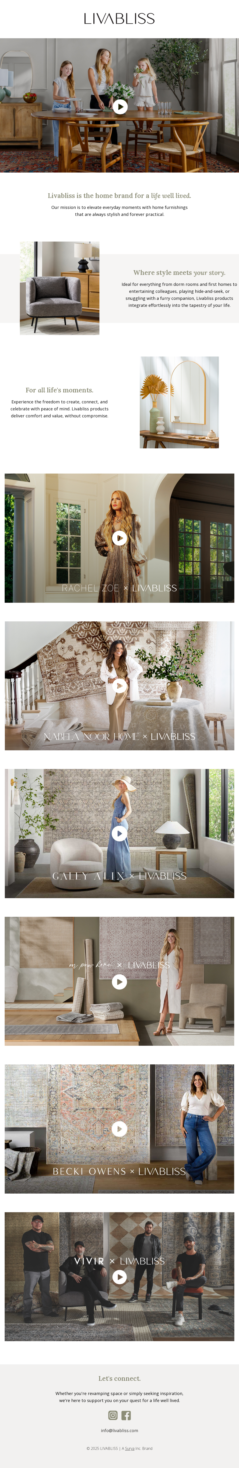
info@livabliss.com (119, 1430)
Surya (129, 1448)
